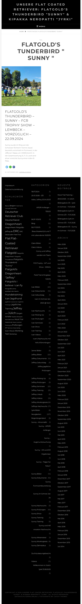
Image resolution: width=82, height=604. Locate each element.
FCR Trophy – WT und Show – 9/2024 (42, 265)
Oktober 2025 (63, 252)
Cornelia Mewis (25, 172)
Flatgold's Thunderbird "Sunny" (14, 262)
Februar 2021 (63, 364)
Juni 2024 (61, 292)
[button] (7, 167)
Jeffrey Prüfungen (38, 382)
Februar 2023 (63, 320)
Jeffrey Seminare (38, 386)
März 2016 (61, 527)
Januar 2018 (62, 475)
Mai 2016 (61, 519)
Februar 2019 (63, 447)
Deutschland (12, 220)
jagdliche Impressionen (11, 302)
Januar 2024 (62, 304)
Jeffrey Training (37, 390)
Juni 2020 (61, 391)
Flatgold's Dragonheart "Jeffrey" (13, 273)
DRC (16, 231)
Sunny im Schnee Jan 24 (42, 496)
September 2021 (64, 344)
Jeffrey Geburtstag (38, 363)
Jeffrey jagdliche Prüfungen (44, 368)
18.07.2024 (35, 192)
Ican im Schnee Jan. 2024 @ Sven (43, 301)
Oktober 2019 (63, 415)
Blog (33, 223)
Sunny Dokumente (39, 478)
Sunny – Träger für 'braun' (43, 464)
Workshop (13, 334)
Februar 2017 (63, 507)
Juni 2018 (61, 459)
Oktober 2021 (63, 340)
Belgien (13, 206)
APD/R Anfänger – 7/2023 (43, 210)
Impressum (9, 185)
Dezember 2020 (64, 371)
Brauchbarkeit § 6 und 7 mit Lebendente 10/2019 (41, 233)
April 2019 (61, 439)
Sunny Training (37, 518)
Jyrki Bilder (35, 410)
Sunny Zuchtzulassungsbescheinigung (44, 551)
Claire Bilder (36, 243)
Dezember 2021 (64, 336)
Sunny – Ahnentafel (39, 422)
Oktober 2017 (63, 483)
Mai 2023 (61, 312)
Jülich (12, 313)
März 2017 (61, 503)
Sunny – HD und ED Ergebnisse (43, 452)
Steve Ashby (16, 328)
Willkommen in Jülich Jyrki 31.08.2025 (42, 567)
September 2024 (64, 284)
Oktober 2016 (63, 515)
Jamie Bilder (36, 351)
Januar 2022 (62, 332)
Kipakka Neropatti (17, 316)
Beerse (7, 206)
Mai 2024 (61, 296)
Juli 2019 (61, 427)
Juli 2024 (61, 288)
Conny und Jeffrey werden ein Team (43, 253)
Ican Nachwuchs (38, 311)
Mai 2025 (61, 268)
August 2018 (62, 451)
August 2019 (62, 423)
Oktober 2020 (63, 376)
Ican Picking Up (37, 315)
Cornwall (7, 208)
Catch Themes (60, 596)
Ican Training (36, 331)
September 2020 (64, 379)
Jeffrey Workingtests (39, 402)
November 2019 (64, 411)
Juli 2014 (61, 546)
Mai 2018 (61, 463)
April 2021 (61, 356)
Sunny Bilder (36, 474)
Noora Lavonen (17, 322)
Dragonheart (13, 223)
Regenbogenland (38, 418)
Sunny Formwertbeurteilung (42, 484)
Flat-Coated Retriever (11, 243)
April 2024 (62, 300)
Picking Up (8, 325)
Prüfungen (17, 325)
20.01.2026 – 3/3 (37, 196)
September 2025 (64, 256)
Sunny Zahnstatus (38, 545)
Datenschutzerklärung (14, 189)
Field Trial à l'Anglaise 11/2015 (42, 277)
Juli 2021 (61, 348)
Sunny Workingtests (39, 541)
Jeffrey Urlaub (36, 394)
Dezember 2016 (64, 511)
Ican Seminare (37, 323)
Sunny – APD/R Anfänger (45, 428)
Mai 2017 (61, 499)
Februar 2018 (63, 471)
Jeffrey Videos (36, 398)
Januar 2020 (62, 403)
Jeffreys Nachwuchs (39, 406)
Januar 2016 (62, 534)
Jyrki (6, 313)
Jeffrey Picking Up (38, 378)
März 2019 (61, 443)
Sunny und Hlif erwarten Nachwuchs (42, 528)
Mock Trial (19, 319)
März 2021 (61, 360)
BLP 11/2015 (35, 227)
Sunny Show (36, 514)
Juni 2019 (61, 431)
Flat (7, 238)
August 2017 (62, 491)
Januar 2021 (62, 368)
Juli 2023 (61, 308)
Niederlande (8, 322)
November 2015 (64, 542)
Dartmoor (13, 208)
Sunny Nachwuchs (38, 506)
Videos (34, 561)
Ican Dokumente (38, 291)
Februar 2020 (63, 399)
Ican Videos (36, 335)
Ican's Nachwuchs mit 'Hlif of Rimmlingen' (42, 341)
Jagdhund (16, 298)
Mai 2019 (61, 435)
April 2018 (61, 467)
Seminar (10, 328)
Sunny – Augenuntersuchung (42, 440)
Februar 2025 (63, 280)
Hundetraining (13, 294)
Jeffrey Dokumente (39, 359)
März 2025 (62, 276)
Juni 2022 (61, 324)
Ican (7, 298)
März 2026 (62, 244)
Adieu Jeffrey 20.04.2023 (41, 200)
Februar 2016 (63, 531)
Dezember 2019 (64, 407)
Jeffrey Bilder (36, 355)
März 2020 (62, 395)
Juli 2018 (61, 455)
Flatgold (10, 252)
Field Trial (17, 235)
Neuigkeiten (36, 414)
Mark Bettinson (9, 319)
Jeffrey (17, 308)
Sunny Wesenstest (38, 537)
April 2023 (61, 316)
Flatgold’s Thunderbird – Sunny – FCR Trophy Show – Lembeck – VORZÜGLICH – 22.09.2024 (20, 125)
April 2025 (61, 272)
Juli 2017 (61, 495)
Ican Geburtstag (37, 295)
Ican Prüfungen (37, 319)
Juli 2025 (61, 260)
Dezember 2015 (64, 539)
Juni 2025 (61, 264)
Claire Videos (36, 247)
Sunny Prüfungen (38, 510)
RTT (6, 328)
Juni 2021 (61, 352)
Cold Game (19, 206)
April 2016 (61, 523)
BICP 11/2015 (36, 219)
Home (21, 31)
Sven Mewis (9, 331)
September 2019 (64, 419)
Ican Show (35, 327)
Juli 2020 (61, 387)
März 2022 (62, 328)
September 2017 (64, 487)
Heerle (16, 291)
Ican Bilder (35, 287)
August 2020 (63, 383)
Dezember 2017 (64, 479)
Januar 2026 (62, 248)
